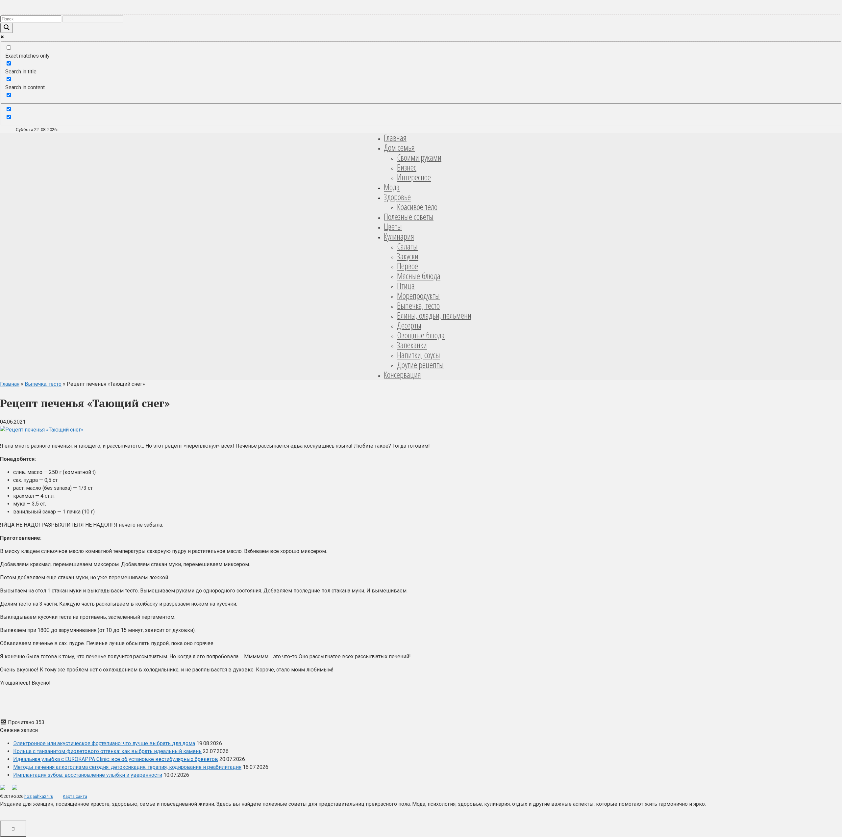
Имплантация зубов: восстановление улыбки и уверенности (87, 775)
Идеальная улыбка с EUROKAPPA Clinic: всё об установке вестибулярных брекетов (115, 759)
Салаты (407, 246)
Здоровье (397, 197)
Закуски (407, 256)
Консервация (402, 374)
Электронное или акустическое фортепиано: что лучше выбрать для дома (104, 743)
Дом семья (399, 147)
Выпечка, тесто (418, 305)
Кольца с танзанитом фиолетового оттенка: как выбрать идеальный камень (107, 751)
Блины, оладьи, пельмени (434, 315)
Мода (392, 187)
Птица (406, 286)
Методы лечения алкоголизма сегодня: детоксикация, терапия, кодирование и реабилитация (127, 767)
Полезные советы (408, 216)
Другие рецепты (420, 365)
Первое (407, 266)
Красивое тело (417, 207)
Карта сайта (75, 796)
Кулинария (399, 236)
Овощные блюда (421, 335)
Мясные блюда (418, 276)
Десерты (409, 325)
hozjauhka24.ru (38, 796)
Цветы (393, 226)
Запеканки (412, 345)
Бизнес (406, 167)
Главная (395, 138)
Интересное (414, 177)
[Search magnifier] (6, 28)
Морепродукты (418, 295)
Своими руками (419, 157)
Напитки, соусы (418, 355)
